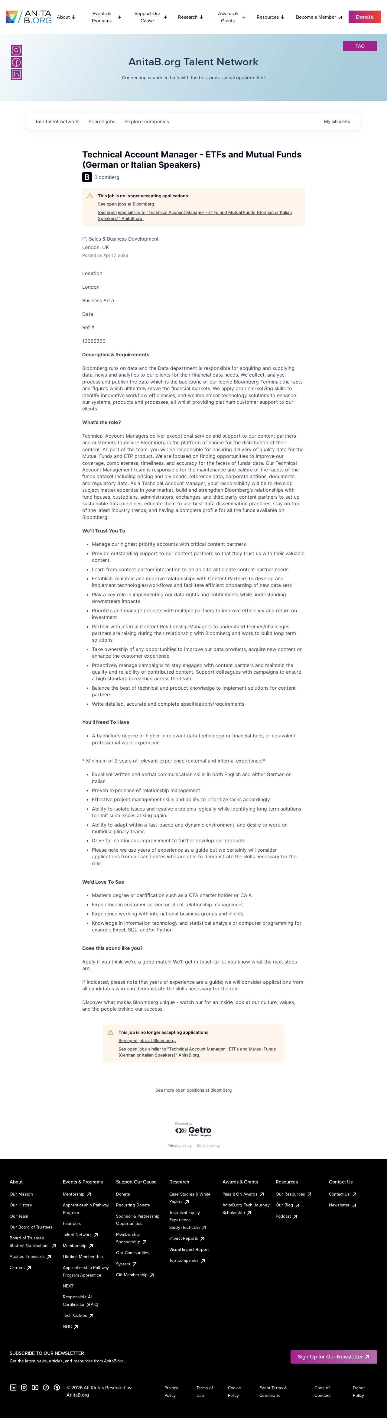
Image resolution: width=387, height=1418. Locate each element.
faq (360, 46)
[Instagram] (16, 50)
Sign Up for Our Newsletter (330, 1356)
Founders (72, 1223)
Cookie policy (208, 1145)
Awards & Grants (228, 17)
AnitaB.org (78, 1394)
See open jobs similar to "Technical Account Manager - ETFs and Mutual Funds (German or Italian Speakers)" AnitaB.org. (195, 215)
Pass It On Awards (240, 1194)
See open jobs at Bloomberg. (126, 203)
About (63, 17)
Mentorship (74, 1194)
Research (188, 17)
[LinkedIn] (16, 74)
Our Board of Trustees (31, 1227)
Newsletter (339, 1205)
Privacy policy (179, 1145)
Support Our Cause (147, 17)
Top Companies (184, 1260)
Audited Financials (27, 1256)
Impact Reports (183, 1238)
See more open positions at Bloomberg (193, 1090)
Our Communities (132, 1253)
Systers (123, 1264)
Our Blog (284, 1205)
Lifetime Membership (83, 1257)
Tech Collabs (75, 1315)
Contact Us (339, 1194)
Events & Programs (102, 17)
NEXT (68, 1286)
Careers (17, 1267)
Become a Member (316, 17)
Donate (123, 1194)
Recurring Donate (133, 1205)
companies (147, 121)
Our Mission (21, 1194)
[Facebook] (16, 62)
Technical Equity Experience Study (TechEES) (184, 1219)
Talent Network (77, 1235)
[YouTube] (35, 1387)
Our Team (19, 1216)
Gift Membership (132, 1275)
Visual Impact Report (189, 1249)
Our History (21, 1205)
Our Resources (290, 1194)
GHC (67, 1326)
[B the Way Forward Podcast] (56, 1387)
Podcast (283, 1216)
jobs (102, 121)
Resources (268, 17)
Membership (75, 1245)
